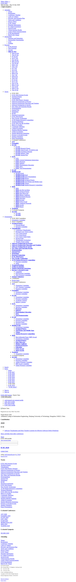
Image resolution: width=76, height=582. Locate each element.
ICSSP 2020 (4, 521)
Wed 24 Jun (15, 53)
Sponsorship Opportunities (16, 40)
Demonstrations (16, 108)
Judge (17, 263)
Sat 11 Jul (15, 81)
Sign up (6, 392)
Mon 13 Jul (15, 85)
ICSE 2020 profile (6, 397)
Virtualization (16, 98)
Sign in (6, 390)
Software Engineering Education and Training (25, 103)
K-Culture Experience (14, 26)
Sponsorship (8, 36)
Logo (9, 41)
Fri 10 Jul (14, 80)
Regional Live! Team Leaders (24, 232)
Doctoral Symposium (18, 115)
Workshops (15, 111)
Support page (4, 456)
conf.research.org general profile (13, 400)
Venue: (10, 11)
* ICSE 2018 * (12, 387)
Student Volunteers (17, 136)
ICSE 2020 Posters (17, 116)
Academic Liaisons (21, 300)
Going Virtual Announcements (17, 31)
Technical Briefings (17, 121)
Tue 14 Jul (15, 86)
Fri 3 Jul (14, 68)
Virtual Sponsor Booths (15, 30)
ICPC (17, 158)
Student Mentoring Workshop (20, 133)
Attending (7, 10)
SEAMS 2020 (5, 533)
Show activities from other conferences (12, 434)
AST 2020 (4, 514)
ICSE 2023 (11, 379)
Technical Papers (17, 96)
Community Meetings (18, 126)
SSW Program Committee (23, 275)
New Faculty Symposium (19, 118)
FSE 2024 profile (9, 403)
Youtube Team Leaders (22, 242)
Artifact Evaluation (17, 131)
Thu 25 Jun (15, 55)
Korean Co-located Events (19, 135)
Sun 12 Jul (15, 83)
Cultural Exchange (17, 128)
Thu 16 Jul (15, 90)
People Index (16, 280)
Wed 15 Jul (15, 88)
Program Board (20, 225)
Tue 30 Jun (15, 63)
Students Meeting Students (19, 130)
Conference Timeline (14, 15)
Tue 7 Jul (14, 75)
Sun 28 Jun (15, 60)
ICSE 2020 (4, 395)
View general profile (6, 440)
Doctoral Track (20, 322)
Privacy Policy (12, 21)
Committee (19, 272)
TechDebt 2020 (5, 526)
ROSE (14, 113)
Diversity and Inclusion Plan (16, 18)
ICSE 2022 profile (9, 405)
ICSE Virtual (12, 23)
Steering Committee (21, 307)
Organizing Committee (18, 220)
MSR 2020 (4, 524)
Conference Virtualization (23, 230)
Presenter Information (14, 25)
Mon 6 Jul (15, 73)
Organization (8, 216)
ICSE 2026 (11, 374)
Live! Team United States (23, 237)
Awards (10, 50)
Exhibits (10, 43)
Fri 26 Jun (15, 56)
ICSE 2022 (11, 380)
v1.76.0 (18, 454)
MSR (17, 188)
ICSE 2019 (11, 385)
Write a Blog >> (5, 1)
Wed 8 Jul (15, 76)
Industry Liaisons (21, 302)
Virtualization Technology (23, 240)
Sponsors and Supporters (15, 38)
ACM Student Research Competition (22, 120)
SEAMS (18, 213)
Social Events (12, 28)
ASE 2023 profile (9, 402)
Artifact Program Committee (24, 362)
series (9, 395)
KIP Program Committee (23, 273)
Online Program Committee (24, 365)
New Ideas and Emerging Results (21, 106)
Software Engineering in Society (21, 105)
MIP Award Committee (22, 364)
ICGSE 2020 (4, 517)
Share (2, 437)
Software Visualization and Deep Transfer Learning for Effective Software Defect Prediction (31, 430)
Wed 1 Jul (15, 65)
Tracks (6, 91)
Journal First (15, 110)
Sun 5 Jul (14, 71)
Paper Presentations (17, 138)
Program (6, 45)
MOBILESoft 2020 (6, 522)
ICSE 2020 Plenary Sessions (20, 100)
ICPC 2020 (4, 519)
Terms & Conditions (5, 578)
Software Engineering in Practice (21, 101)
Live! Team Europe (21, 233)
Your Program (12, 48)
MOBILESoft (20, 173)
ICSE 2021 (11, 382)
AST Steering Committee (23, 287)
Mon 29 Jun (15, 61)
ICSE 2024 (11, 377)
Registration (11, 13)
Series (10, 370)
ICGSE (18, 146)
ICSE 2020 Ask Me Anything (20, 123)
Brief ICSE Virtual (13, 35)
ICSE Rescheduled (13, 33)
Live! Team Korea (21, 235)
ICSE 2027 (11, 372)
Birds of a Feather (17, 125)
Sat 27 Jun (15, 58)
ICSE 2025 (11, 375)
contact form (4, 451)
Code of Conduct (13, 16)
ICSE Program (12, 46)
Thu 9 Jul (14, 78)
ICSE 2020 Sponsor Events (20, 95)
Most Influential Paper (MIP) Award (26, 337)
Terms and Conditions (14, 20)
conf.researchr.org (9, 454)
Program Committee (21, 227)
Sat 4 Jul (14, 70)
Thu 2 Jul (14, 66)
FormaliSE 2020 (5, 516)
